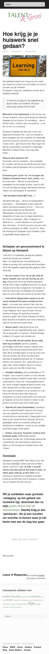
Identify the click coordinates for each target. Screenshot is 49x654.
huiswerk (35, 596)
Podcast (37, 647)
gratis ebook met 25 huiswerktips (19, 508)
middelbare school (27, 600)
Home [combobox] (8, 4)
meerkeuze (17, 600)
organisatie (6, 604)
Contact (27, 650)
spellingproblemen (22, 604)
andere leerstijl (11, 596)
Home (5, 647)
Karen (5, 51)
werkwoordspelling (15, 607)
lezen (10, 599)
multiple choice (38, 600)
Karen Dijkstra (15, 650)
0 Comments (16, 51)
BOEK (12, 647)
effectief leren (24, 597)
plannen (13, 604)
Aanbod (28, 647)
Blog (5, 650)
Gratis (20, 647)
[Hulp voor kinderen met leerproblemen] (24, 21)
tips (31, 603)
